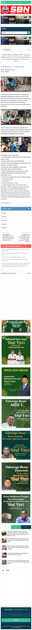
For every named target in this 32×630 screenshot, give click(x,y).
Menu (4, 28)
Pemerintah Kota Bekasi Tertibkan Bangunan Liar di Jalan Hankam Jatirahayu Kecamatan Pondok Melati (18, 540)
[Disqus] (16, 295)
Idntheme (18, 627)
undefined (4, 213)
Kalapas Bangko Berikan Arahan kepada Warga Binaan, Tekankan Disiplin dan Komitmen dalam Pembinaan (18, 547)
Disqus (28, 273)
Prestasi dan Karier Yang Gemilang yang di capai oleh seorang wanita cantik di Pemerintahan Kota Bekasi (18, 562)
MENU (4, 2)
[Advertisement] (16, 588)
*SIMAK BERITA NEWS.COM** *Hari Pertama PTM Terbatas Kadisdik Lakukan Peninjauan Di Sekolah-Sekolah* (24, 238)
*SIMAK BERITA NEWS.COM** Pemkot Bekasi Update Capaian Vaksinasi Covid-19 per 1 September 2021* (8, 237)
